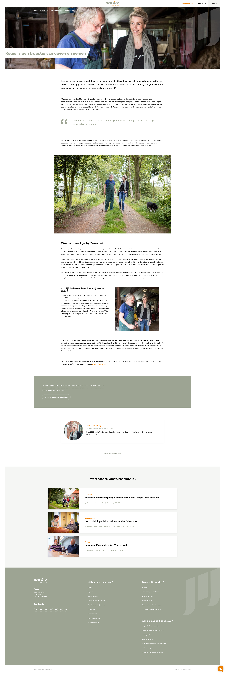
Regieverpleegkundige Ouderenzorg (154, 643)
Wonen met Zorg (147, 596)
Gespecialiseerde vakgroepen (151, 605)
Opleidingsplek (93, 596)
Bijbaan (90, 592)
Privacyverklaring (186, 669)
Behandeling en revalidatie (150, 592)
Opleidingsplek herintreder (97, 600)
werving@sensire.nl (99, 364)
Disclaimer (176, 669)
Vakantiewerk (92, 614)
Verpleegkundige (147, 639)
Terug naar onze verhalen (112, 453)
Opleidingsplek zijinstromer (97, 605)
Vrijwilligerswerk (93, 622)
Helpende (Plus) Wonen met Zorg (152, 630)
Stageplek (91, 609)
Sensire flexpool (147, 600)
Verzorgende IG (147, 635)
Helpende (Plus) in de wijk (150, 626)
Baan (89, 587)
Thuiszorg (145, 587)
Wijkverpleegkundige (149, 648)
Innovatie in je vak (94, 618)
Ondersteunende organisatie (151, 609)
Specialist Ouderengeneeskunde (152, 652)
